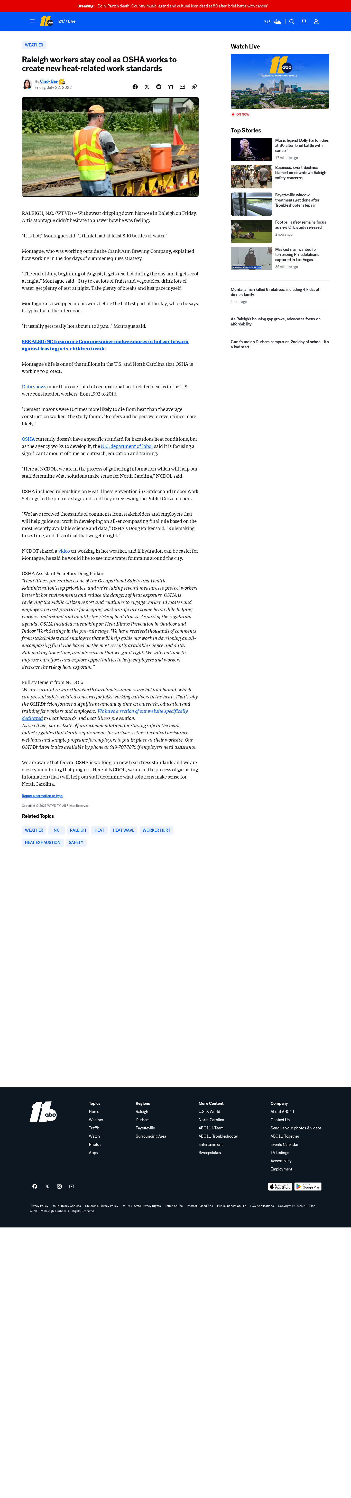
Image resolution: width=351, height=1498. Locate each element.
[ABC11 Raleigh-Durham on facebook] (35, 1187)
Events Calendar (284, 1144)
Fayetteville (145, 1128)
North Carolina (211, 1120)
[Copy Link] (194, 86)
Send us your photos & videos (296, 1128)
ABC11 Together (285, 1136)
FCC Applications (262, 1205)
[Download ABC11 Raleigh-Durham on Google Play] (307, 1187)
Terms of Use (174, 1205)
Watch (94, 1136)
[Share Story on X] (147, 86)
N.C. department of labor (127, 446)
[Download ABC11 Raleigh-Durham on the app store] (280, 1187)
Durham (143, 1120)
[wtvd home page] (43, 1111)
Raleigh (142, 1112)
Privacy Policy (39, 1205)
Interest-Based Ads (200, 1205)
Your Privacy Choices (66, 1205)
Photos (95, 1144)
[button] (32, 21)
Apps (93, 1153)
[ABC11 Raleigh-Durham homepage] (46, 21)
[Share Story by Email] (182, 86)
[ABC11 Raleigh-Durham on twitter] (47, 1187)
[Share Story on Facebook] (135, 86)
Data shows (34, 386)
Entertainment (211, 1144)
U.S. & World (209, 1112)
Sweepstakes (210, 1153)
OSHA (29, 438)
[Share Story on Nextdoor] (170, 86)
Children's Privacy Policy (101, 1205)
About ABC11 (282, 1112)
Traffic (94, 1128)
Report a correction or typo (42, 795)
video (64, 550)
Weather (96, 1120)
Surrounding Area (151, 1136)
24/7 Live (67, 21)
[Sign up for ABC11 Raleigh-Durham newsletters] (72, 1187)
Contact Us (280, 1120)
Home (94, 1112)
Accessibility (281, 1161)
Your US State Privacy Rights (141, 1205)
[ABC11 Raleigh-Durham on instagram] (59, 1187)
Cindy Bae (49, 81)
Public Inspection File (231, 1205)
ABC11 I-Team (211, 1128)
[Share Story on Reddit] (158, 86)
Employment (281, 1169)
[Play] (280, 81)
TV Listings (280, 1153)
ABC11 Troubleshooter (218, 1136)
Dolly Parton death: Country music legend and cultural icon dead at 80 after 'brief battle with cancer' (172, 6)
